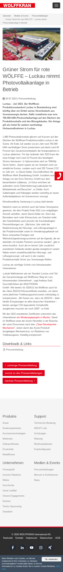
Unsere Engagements (13, 496)
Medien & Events (21, 16)
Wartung (38, 438)
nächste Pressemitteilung (19, 380)
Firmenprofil (9, 469)
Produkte (9, 416)
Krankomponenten (12, 428)
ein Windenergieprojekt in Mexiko (33, 317)
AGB (57, 538)
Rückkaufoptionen (43, 444)
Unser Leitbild (9, 490)
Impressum (31, 538)
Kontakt (19, 538)
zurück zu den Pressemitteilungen (23, 373)
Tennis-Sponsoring (12, 506)
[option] (31, 44)
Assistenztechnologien (14, 433)
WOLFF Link (40, 428)
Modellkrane (9, 454)
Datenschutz (46, 538)
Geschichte (8, 485)
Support (40, 416)
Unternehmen (13, 463)
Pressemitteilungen (40, 16)
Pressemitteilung (14, 349)
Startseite (7, 16)
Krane (6, 423)
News (37, 480)
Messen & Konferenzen (46, 474)
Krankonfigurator (42, 449)
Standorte (7, 511)
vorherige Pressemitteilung (21, 365)
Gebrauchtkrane (11, 444)
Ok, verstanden (51, 559)
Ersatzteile (8, 449)
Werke (6, 480)
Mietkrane (8, 438)
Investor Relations (12, 474)
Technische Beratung (44, 423)
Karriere (6, 501)
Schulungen (40, 433)
